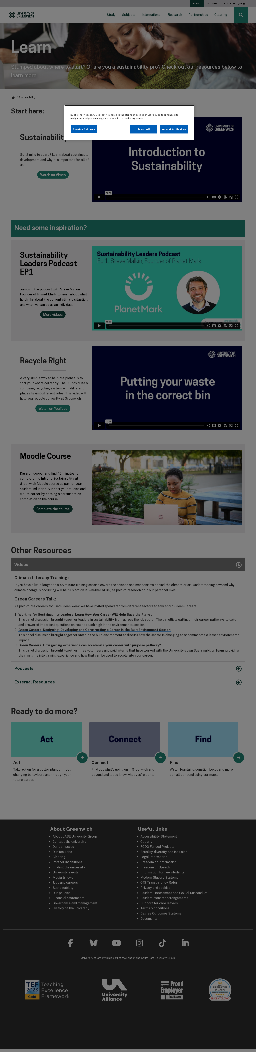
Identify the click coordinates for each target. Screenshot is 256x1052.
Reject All (143, 129)
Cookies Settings (84, 129)
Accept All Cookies (174, 129)
